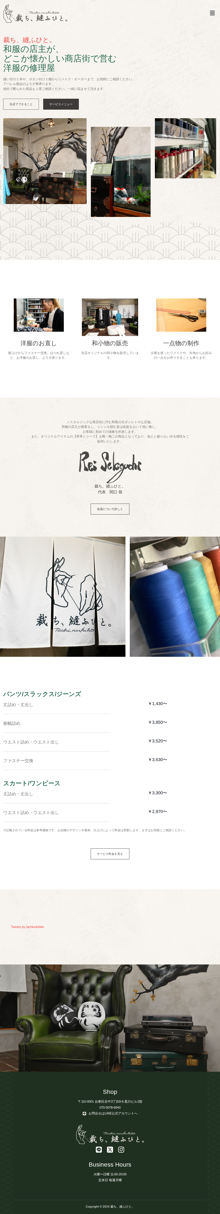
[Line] (98, 1149)
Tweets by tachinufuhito (27, 927)
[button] (212, 13)
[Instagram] (121, 1149)
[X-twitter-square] (110, 1149)
